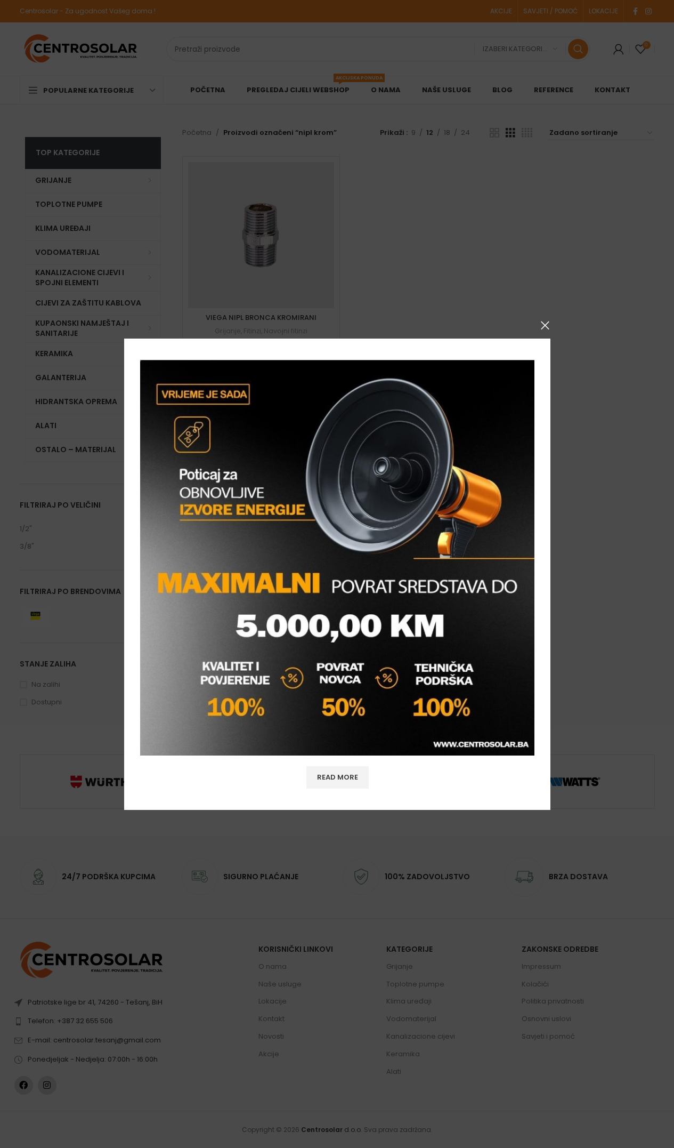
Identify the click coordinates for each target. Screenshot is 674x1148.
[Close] (545, 325)
